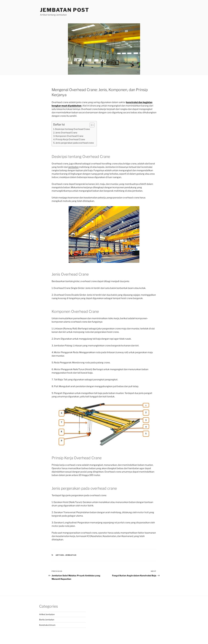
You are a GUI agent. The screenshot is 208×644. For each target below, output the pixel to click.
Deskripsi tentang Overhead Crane (72, 129)
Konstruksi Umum (47, 625)
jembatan (73, 167)
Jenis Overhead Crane (66, 132)
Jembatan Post (64, 10)
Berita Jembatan (46, 619)
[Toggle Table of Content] (90, 125)
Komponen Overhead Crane (69, 136)
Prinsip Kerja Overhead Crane (70, 139)
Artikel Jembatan (66, 555)
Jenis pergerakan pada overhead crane (74, 142)
